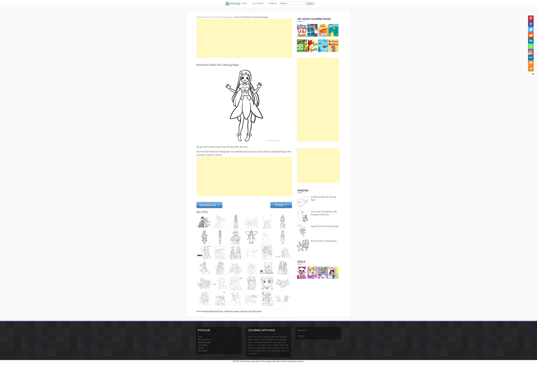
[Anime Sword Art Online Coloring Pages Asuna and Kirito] (267, 252)
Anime (231, 311)
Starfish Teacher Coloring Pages (324, 241)
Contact (301, 336)
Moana (201, 348)
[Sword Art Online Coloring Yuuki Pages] (282, 221)
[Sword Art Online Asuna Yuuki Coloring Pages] (282, 237)
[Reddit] (531, 35)
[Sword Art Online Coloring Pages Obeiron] (251, 237)
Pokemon (272, 3)
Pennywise (203, 350)
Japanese (236, 311)
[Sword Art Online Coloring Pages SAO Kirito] (251, 252)
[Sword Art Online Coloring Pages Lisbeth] (204, 237)
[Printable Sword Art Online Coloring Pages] (220, 252)
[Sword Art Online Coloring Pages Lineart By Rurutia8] (251, 267)
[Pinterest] (531, 18)
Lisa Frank (202, 345)
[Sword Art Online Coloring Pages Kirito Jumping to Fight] (235, 298)
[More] (531, 68)
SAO (249, 311)
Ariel (200, 336)
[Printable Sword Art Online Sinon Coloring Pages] (267, 267)
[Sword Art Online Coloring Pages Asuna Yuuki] (267, 283)
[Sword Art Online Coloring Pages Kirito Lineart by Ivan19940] (220, 283)
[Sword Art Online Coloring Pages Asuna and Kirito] (235, 252)
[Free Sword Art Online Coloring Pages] (235, 267)
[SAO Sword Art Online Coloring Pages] (282, 283)
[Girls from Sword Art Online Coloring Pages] (204, 298)
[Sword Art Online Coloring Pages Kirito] (204, 252)
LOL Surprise (257, 3)
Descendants (204, 339)
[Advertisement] (244, 38)
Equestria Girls (204, 342)
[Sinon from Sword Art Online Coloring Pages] (251, 283)
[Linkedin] (531, 40)
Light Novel (244, 311)
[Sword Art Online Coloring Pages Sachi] (220, 237)
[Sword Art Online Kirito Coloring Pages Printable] (235, 221)
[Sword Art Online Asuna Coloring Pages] (220, 267)
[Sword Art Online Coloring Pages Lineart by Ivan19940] (282, 252)
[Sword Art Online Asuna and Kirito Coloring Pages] (267, 221)
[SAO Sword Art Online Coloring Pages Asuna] (204, 267)
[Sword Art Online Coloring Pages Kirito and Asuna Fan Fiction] (251, 221)
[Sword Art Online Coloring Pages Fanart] (267, 298)
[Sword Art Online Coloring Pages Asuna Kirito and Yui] (220, 298)
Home (199, 17)
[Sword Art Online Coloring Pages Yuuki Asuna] (220, 221)
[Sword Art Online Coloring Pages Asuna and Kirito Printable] (282, 267)
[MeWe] (531, 57)
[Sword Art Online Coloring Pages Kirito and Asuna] (282, 298)
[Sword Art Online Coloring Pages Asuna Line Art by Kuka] (235, 237)
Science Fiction (257, 311)
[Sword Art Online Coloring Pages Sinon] (235, 283)
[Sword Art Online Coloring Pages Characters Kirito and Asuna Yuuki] (204, 283)
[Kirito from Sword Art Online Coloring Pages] (251, 298)
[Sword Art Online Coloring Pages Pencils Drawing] (204, 221)
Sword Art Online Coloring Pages (218, 17)
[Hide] (533, 74)
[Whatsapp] (531, 46)
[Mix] (531, 63)
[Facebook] (531, 24)
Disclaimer (302, 330)
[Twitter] (531, 29)
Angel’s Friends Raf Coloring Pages (325, 226)
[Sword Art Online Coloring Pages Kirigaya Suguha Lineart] (267, 237)
